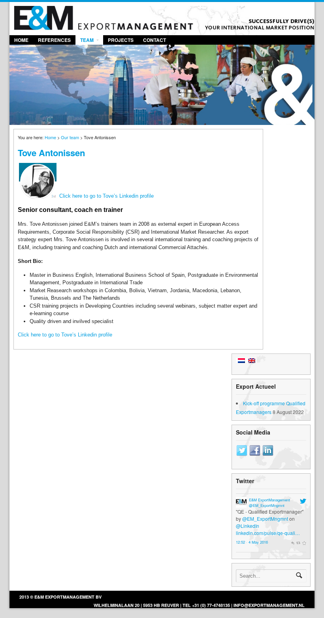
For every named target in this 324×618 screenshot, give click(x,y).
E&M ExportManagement (269, 500)
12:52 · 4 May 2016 (252, 542)
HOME (21, 39)
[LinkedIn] (268, 450)
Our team (70, 137)
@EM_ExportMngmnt (266, 505)
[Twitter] (242, 450)
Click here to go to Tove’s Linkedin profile (106, 196)
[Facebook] (255, 450)
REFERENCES (54, 39)
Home (50, 137)
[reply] (292, 542)
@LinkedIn (247, 525)
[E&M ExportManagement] (241, 504)
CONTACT (154, 39)
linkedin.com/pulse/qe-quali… (268, 532)
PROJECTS (121, 39)
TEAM (87, 39)
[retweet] (298, 542)
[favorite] (304, 542)
